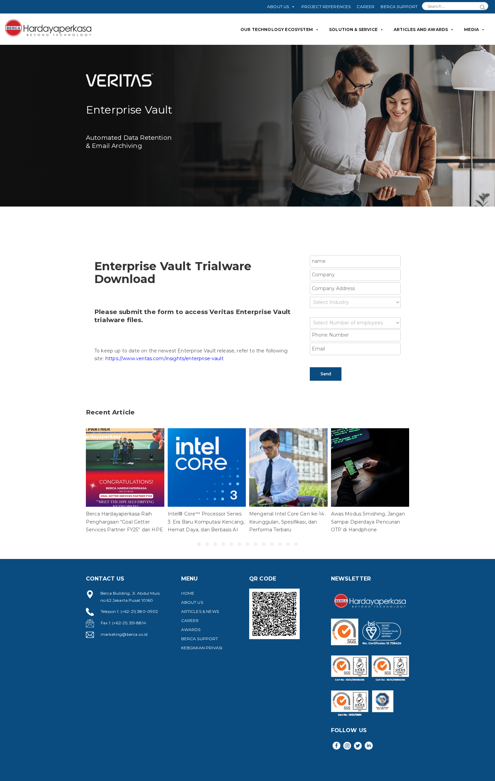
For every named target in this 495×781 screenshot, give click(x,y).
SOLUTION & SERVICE (353, 29)
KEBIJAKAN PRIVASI (202, 647)
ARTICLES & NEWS (200, 611)
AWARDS (191, 629)
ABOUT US (278, 6)
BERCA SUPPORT (399, 6)
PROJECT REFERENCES (326, 6)
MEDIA (471, 29)
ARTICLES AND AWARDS (421, 29)
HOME (188, 593)
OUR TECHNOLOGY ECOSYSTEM (276, 29)
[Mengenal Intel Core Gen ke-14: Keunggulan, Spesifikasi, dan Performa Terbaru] (288, 467)
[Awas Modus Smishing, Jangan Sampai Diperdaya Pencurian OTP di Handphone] (370, 467)
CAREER (365, 6)
